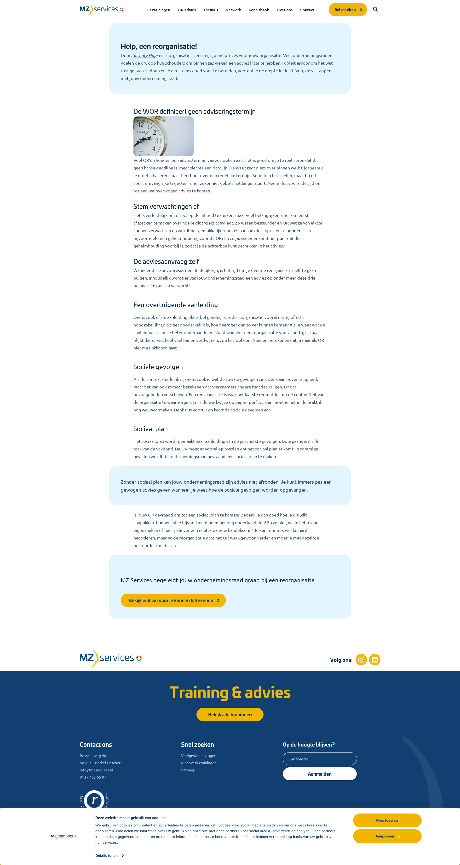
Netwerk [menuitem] (233, 9)
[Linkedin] (374, 659)
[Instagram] (361, 659)
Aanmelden (320, 773)
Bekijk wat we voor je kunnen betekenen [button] (171, 600)
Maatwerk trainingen (199, 762)
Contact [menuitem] (307, 9)
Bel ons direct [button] (345, 9)
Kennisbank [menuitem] (259, 9)
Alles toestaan (387, 820)
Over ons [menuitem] (285, 9)
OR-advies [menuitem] (187, 9)
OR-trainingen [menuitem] (157, 9)
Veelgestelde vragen (198, 755)
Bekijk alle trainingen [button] (230, 714)
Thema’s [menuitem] (210, 9)
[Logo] (102, 10)
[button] (375, 9)
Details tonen (106, 856)
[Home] (111, 658)
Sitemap (188, 769)
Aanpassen (384, 836)
